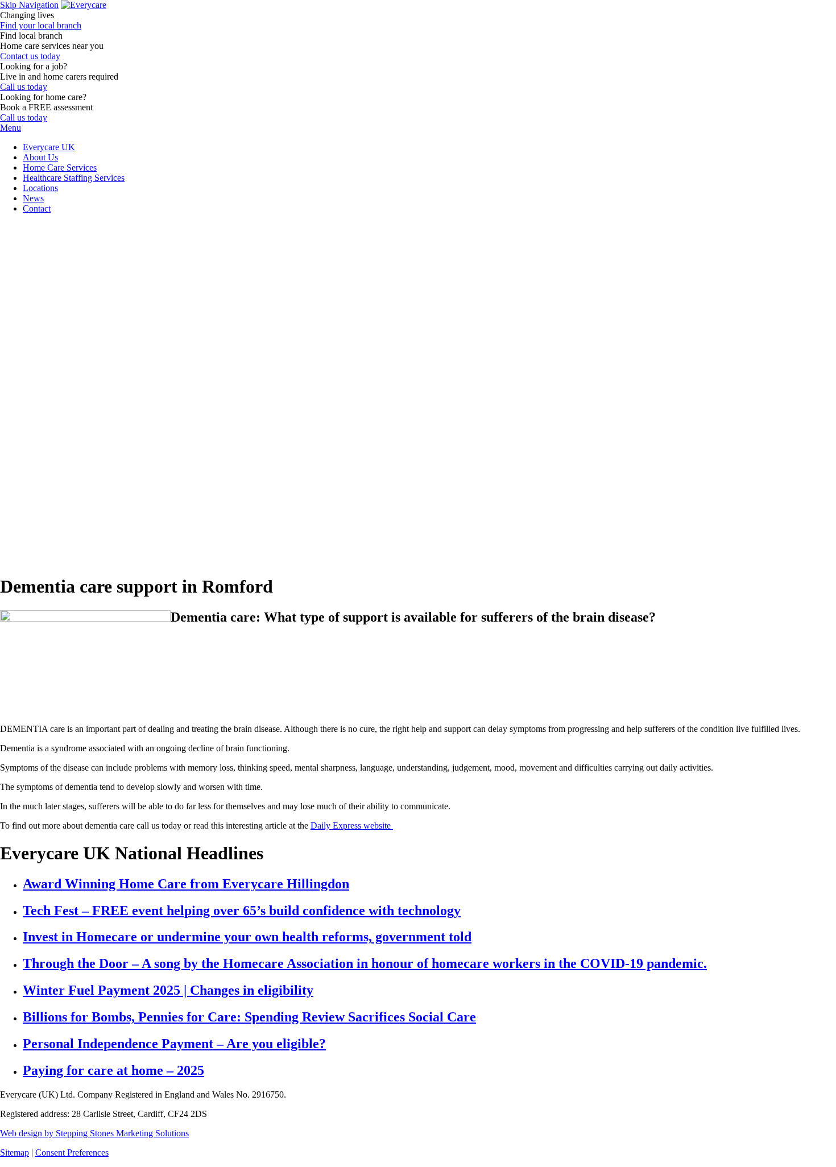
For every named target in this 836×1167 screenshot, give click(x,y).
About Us (40, 157)
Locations (40, 188)
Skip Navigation (29, 5)
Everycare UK (49, 147)
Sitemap (14, 1152)
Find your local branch (40, 25)
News (33, 198)
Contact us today (30, 56)
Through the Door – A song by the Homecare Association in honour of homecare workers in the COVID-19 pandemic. (365, 963)
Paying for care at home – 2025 (113, 1070)
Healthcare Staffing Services (74, 178)
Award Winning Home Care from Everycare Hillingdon (186, 883)
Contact (37, 208)
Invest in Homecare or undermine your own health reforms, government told (247, 936)
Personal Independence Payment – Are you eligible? (174, 1043)
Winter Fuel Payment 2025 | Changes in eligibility (168, 990)
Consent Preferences (72, 1152)
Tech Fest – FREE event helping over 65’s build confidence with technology (242, 910)
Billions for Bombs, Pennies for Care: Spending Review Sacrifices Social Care (249, 1016)
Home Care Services (60, 167)
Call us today (23, 87)
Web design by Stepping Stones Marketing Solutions (94, 1133)
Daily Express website (352, 825)
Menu (10, 128)
